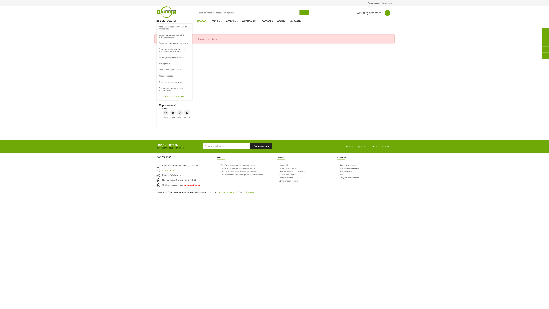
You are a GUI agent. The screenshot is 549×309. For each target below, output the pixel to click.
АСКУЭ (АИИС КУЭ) (288, 168)
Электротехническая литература (293, 171)
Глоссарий (284, 165)
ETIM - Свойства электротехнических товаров (237, 171)
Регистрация (387, 3)
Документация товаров (289, 181)
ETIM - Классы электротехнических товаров (237, 168)
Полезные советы (287, 177)
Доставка (362, 146)
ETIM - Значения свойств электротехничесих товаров (241, 174)
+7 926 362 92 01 (170, 170)
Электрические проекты (349, 168)
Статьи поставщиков (288, 174)
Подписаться (261, 146)
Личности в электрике (348, 165)
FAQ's (374, 146)
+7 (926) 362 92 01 (369, 13)
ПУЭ (341, 174)
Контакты (386, 146)
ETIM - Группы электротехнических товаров (237, 165)
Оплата (349, 146)
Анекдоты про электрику (349, 177)
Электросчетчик (346, 171)
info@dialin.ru (174, 175)
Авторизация (373, 3)
